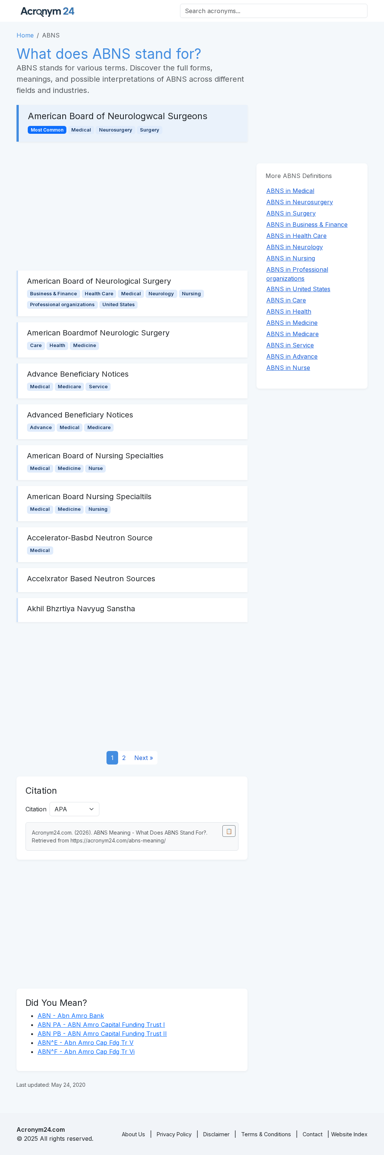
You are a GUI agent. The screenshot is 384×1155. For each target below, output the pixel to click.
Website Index (349, 1134)
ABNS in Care (286, 300)
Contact (312, 1134)
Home (25, 35)
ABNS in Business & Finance (307, 224)
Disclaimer (216, 1134)
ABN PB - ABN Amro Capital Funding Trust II (102, 1033)
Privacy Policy (174, 1134)
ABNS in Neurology (294, 247)
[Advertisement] (132, 206)
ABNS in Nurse (288, 367)
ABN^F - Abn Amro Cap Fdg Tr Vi (86, 1051)
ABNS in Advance (292, 356)
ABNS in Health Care (296, 235)
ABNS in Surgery (291, 213)
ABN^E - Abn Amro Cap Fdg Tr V (86, 1042)
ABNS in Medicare (292, 334)
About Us (133, 1134)
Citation (36, 809)
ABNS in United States (298, 289)
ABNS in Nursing (290, 258)
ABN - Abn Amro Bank (71, 1015)
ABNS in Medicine (292, 322)
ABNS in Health (288, 311)
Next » (143, 758)
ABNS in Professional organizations (297, 274)
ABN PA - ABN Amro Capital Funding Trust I (101, 1024)
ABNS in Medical (290, 190)
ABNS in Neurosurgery (299, 202)
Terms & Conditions (266, 1134)
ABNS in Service (290, 345)
